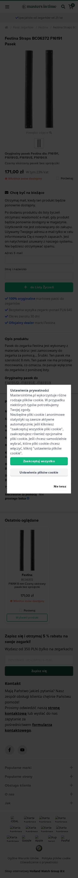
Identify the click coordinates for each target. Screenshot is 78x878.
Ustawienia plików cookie (39, 472)
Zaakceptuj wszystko (39, 461)
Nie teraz (60, 486)
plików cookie (32, 400)
